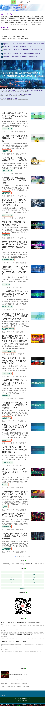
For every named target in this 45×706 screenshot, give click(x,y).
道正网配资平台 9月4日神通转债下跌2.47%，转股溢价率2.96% (15, 697)
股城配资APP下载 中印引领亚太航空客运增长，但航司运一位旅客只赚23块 (15, 316)
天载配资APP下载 (8, 618)
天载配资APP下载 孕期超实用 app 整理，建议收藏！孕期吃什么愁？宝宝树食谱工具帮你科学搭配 (15, 604)
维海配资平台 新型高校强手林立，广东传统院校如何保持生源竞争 (15, 38)
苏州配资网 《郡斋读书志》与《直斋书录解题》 (15, 223)
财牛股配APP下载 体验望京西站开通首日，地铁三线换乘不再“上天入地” (17, 46)
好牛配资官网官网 (8, 260)
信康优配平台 (6, 418)
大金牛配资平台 (7, 307)
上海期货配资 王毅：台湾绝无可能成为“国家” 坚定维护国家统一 (15, 536)
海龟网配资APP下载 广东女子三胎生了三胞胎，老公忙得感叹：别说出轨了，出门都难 (15, 628)
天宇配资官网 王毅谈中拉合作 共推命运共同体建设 (15, 515)
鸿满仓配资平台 (7, 171)
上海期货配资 (6, 549)
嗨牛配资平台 (6, 151)
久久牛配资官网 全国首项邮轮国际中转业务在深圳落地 (13, 36)
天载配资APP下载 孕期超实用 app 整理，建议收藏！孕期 (13, 34)
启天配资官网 (6, 193)
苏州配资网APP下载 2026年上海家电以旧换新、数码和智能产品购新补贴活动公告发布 (20, 56)
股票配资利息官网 (8, 665)
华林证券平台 (6, 440)
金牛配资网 (6, 396)
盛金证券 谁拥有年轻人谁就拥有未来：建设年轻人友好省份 (15, 472)
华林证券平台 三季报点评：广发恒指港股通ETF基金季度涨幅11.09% (15, 94)
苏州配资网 (6, 235)
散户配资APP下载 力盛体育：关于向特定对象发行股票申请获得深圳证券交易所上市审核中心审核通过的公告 (23, 44)
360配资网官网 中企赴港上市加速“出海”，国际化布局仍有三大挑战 (14, 360)
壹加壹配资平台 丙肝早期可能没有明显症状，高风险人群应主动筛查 (15, 116)
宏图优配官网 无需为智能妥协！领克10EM (9, 98)
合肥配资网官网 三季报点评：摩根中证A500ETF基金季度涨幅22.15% (14, 449)
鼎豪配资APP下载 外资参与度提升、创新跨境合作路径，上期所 (14, 29)
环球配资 (5, 571)
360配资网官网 (7, 373)
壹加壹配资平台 (7, 129)
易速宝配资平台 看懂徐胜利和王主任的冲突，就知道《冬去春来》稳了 (15, 202)
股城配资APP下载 (8, 329)
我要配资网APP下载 (9, 351)
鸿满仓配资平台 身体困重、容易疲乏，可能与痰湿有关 (15, 159)
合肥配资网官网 (7, 462)
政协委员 (5, 507)
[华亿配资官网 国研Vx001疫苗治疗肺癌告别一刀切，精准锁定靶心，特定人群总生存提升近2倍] (22, 74)
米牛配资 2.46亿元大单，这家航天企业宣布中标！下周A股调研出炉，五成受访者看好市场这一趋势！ (23, 49)
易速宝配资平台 (7, 215)
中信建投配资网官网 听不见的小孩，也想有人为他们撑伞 (15, 580)
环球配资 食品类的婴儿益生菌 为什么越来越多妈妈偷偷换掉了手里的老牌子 (15, 558)
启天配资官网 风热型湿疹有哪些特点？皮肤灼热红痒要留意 (15, 180)
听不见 (4, 593)
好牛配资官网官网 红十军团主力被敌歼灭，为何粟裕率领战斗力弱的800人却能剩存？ (15, 245)
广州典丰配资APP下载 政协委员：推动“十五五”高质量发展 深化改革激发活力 (15, 494)
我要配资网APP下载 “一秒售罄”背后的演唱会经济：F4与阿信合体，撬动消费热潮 (15, 338)
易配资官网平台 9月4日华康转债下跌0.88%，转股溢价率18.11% (15, 674)
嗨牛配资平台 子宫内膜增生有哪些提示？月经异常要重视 (13, 32)
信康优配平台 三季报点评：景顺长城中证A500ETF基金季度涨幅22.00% (15, 405)
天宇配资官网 (6, 527)
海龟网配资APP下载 (9, 643)
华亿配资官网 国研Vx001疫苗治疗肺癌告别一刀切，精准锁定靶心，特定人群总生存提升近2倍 (21, 88)
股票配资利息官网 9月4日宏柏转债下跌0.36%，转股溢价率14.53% (15, 652)
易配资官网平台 (7, 687)
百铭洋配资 (6, 284)
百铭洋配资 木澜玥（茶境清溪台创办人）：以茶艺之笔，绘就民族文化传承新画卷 (15, 270)
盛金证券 (5, 485)
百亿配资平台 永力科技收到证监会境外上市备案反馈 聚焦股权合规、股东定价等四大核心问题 (21, 53)
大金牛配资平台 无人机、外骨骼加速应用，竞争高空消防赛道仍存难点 (15, 294)
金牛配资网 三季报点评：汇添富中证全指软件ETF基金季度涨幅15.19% (15, 383)
